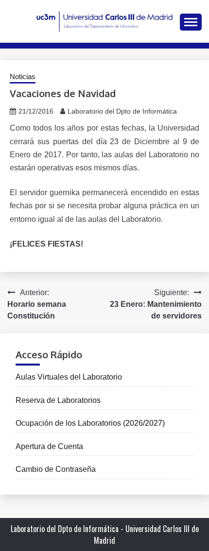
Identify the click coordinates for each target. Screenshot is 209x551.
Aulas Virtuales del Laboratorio (69, 377)
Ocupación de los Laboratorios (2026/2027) (90, 423)
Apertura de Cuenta (49, 446)
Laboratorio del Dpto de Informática (122, 111)
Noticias (22, 76)
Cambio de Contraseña (56, 469)
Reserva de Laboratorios (58, 400)
